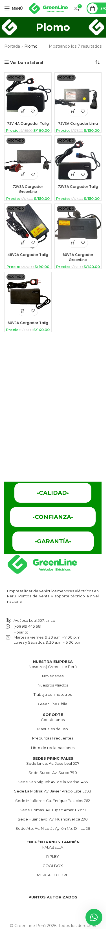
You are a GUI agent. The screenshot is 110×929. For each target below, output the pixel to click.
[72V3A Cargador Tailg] (78, 159)
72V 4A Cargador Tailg (28, 123)
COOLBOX (53, 865)
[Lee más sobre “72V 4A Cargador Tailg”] (23, 111)
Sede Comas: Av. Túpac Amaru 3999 (53, 810)
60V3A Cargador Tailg (28, 322)
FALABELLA (52, 847)
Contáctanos (53, 719)
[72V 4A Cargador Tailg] (28, 96)
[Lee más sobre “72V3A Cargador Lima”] (73, 111)
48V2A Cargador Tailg (27, 254)
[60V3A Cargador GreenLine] (78, 227)
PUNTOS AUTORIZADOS (52, 897)
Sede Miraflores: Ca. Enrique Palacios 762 (52, 800)
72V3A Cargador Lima (78, 123)
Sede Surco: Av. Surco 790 (52, 772)
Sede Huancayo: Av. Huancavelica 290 (53, 819)
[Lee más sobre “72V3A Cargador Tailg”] (73, 174)
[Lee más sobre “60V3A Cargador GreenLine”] (73, 243)
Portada (12, 46)
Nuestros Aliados (53, 685)
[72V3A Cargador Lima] (78, 96)
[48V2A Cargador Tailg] (28, 227)
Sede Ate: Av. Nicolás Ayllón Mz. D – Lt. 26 (53, 828)
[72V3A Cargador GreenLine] (28, 159)
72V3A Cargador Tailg (78, 186)
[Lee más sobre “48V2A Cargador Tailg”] (23, 243)
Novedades (52, 676)
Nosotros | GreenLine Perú (53, 666)
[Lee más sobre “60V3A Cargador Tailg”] (23, 311)
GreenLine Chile (52, 704)
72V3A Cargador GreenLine (28, 189)
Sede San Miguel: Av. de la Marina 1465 (53, 782)
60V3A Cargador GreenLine (78, 257)
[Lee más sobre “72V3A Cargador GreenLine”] (23, 174)
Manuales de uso (52, 729)
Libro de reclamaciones (52, 747)
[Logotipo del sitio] (48, 8)
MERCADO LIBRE (52, 875)
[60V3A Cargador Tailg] (28, 295)
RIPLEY (52, 856)
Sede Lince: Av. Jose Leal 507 (52, 763)
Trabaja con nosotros (53, 694)
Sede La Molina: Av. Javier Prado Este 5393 (52, 791)
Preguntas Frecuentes (52, 738)
